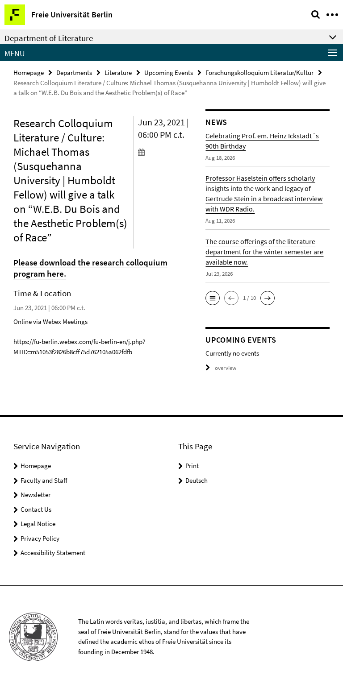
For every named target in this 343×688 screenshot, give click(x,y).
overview (225, 368)
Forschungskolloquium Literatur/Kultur (259, 72)
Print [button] (192, 465)
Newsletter (35, 494)
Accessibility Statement (53, 552)
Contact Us (36, 509)
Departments (74, 72)
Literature (118, 72)
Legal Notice (38, 523)
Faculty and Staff (44, 480)
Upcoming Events (168, 72)
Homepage (28, 72)
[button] (212, 298)
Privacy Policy (40, 538)
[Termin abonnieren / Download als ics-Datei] (165, 151)
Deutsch (196, 480)
